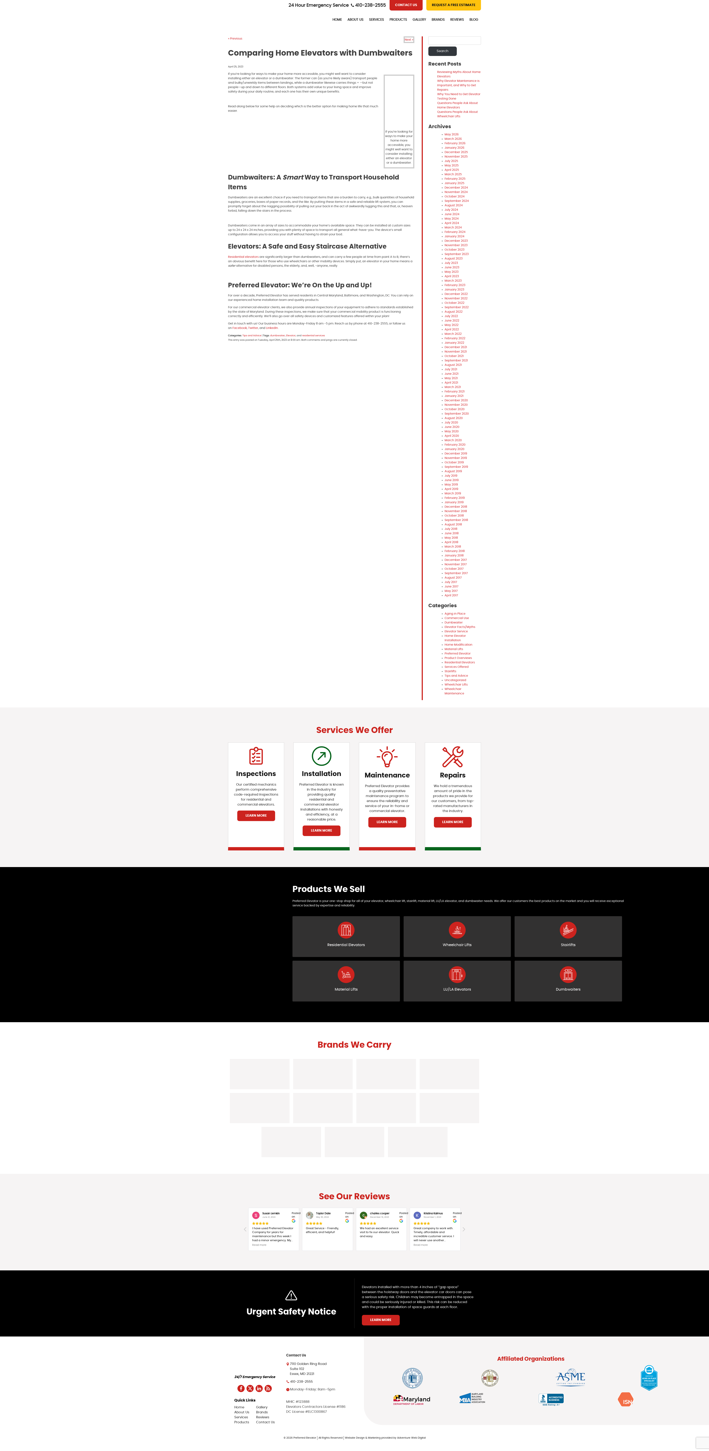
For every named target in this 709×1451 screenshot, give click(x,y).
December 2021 (456, 347)
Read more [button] (367, 1245)
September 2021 (456, 360)
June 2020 (452, 426)
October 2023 (454, 249)
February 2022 (455, 338)
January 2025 (454, 183)
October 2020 (455, 409)
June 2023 (452, 267)
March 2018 (453, 546)
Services (376, 19)
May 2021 (451, 378)
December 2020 (456, 400)
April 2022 (452, 329)
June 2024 (452, 214)
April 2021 (451, 382)
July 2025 (451, 161)
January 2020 (454, 449)
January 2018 (454, 555)
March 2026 (453, 138)
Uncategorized (455, 680)
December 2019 (456, 453)
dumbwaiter (277, 335)
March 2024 (453, 227)
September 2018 (456, 520)
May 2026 (452, 134)
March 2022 (453, 333)
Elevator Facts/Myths (460, 626)
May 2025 (452, 165)
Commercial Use (457, 618)
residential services (313, 335)
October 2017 (454, 568)
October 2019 (454, 462)
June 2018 (452, 533)
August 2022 (454, 311)
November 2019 (456, 458)
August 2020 (454, 418)
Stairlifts (450, 671)
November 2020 (456, 404)
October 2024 (455, 196)
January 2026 (454, 147)
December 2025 (456, 152)
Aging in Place (455, 613)
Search (442, 51)
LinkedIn (271, 328)
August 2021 (453, 364)
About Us (355, 19)
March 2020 (453, 440)
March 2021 (453, 387)
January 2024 (454, 236)
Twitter (252, 328)
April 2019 (451, 489)
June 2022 (452, 320)
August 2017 (453, 577)
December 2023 (456, 240)
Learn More (256, 815)
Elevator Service (456, 631)
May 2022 (451, 325)
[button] (463, 1230)
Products (398, 19)
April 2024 (452, 223)
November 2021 (456, 351)
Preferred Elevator (458, 653)
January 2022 (454, 342)
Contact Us (406, 5)
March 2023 (453, 280)
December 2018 (456, 506)
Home (337, 19)
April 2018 (451, 542)
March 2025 (453, 174)
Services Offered (457, 666)
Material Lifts (454, 649)
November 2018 (456, 511)
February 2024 (455, 231)
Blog (474, 19)
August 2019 (453, 471)
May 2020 (452, 431)
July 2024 (451, 209)
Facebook (239, 328)
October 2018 (454, 515)
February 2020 (455, 444)
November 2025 (456, 156)
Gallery (419, 19)
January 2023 (454, 289)
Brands (438, 19)
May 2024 (452, 218)
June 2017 (451, 586)
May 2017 (451, 590)
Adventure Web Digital (411, 1438)
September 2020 (457, 413)
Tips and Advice (251, 335)
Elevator (291, 335)
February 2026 (455, 143)
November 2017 (456, 564)
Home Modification (458, 644)
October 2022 (454, 302)
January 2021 (454, 395)
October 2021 (454, 356)
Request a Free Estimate (453, 5)
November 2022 (456, 298)
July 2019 (451, 475)
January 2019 (454, 502)
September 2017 (456, 573)
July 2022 (451, 316)
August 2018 (453, 524)
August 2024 (454, 205)
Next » (409, 39)
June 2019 (452, 480)
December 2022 (456, 294)
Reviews (457, 19)
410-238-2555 (370, 5)
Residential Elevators (460, 662)
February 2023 (455, 285)
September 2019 (456, 466)
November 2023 (456, 245)
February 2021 (455, 391)
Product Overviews (458, 658)
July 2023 (451, 263)
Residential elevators (243, 256)
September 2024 (457, 200)
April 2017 (451, 595)
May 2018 (451, 537)
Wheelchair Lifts (456, 684)
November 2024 (456, 192)
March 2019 (453, 493)
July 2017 (451, 582)
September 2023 (457, 254)
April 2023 (452, 276)
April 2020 (452, 435)
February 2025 (455, 178)
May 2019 (451, 484)
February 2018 (455, 551)
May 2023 (451, 271)
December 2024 (456, 187)
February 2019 (455, 497)
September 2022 (457, 307)
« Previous (235, 38)
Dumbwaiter (454, 622)
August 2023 (454, 258)
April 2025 (452, 169)
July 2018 (451, 528)
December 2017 (456, 559)
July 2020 (451, 422)
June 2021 (451, 373)
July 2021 (451, 369)
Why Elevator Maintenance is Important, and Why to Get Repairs (458, 85)
